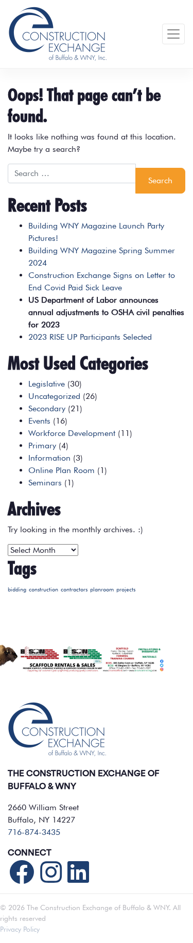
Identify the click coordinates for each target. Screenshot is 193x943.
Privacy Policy (20, 929)
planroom (102, 589)
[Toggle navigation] (173, 34)
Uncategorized (54, 396)
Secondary (46, 408)
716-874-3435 (34, 832)
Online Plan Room (61, 470)
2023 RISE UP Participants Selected (90, 337)
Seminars (45, 482)
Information (49, 458)
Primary (42, 445)
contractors (74, 589)
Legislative (46, 384)
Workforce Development (71, 433)
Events (39, 421)
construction (43, 589)
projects (125, 589)
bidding (17, 589)
